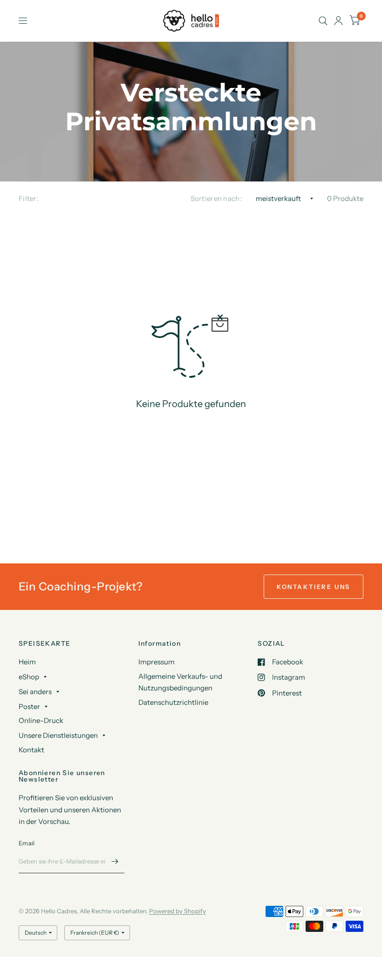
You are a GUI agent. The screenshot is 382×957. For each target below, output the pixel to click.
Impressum (156, 661)
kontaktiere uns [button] (313, 586)
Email (26, 843)
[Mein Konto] (338, 20)
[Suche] (323, 20)
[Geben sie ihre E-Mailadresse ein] (115, 861)
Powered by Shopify (177, 911)
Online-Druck (41, 720)
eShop (29, 676)
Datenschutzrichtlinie (173, 702)
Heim (27, 661)
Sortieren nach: (216, 198)
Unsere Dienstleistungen (58, 735)
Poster (29, 706)
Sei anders (35, 691)
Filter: (29, 198)
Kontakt (31, 749)
